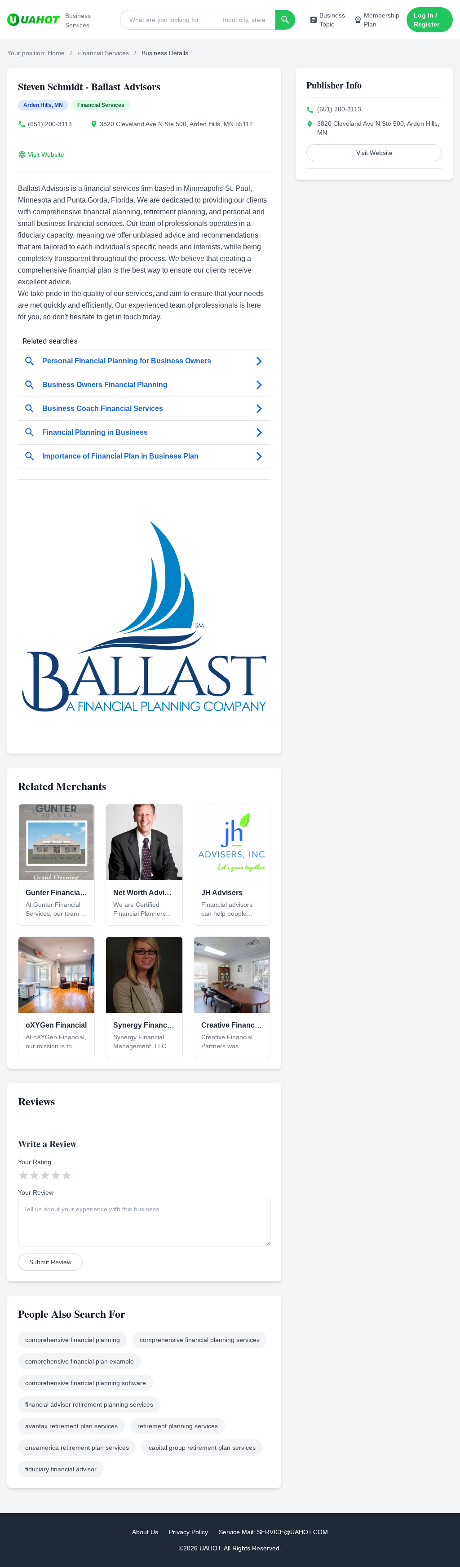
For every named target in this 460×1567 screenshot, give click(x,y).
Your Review (35, 1192)
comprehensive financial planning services (200, 1339)
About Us (145, 1532)
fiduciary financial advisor (61, 1469)
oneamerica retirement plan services (77, 1447)
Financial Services (103, 53)
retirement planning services (177, 1426)
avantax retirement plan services (71, 1426)
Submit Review (50, 1262)
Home (56, 53)
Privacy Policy (188, 1532)
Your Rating (34, 1161)
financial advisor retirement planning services (89, 1404)
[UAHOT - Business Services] (33, 20)
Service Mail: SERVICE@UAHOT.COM (273, 1532)
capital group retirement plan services (202, 1447)
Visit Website (46, 154)
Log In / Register (426, 20)
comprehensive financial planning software (85, 1382)
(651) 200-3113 (50, 124)
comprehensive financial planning (72, 1339)
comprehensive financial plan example (79, 1361)
